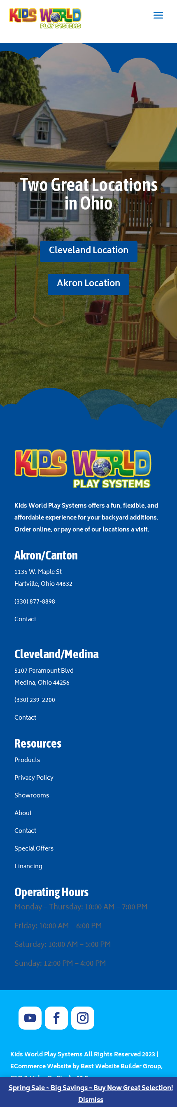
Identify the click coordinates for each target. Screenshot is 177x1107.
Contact (25, 620)
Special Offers (34, 849)
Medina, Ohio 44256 (42, 683)
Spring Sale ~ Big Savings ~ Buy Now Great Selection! (91, 1088)
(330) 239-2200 (34, 700)
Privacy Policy (34, 778)
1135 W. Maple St (38, 572)
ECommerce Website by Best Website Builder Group (85, 1067)
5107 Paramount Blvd (44, 671)
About (23, 814)
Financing (28, 867)
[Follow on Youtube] (30, 1018)
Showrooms (32, 796)
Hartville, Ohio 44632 (43, 584)
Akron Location (88, 284)
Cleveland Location (88, 251)
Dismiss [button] (90, 1100)
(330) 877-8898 (34, 602)
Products (27, 760)
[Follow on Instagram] (82, 1018)
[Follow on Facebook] (56, 1018)
